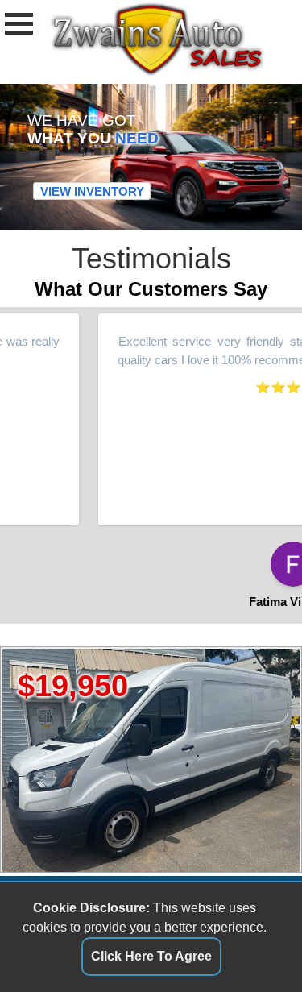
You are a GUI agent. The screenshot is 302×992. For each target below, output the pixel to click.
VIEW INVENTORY (92, 191)
